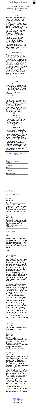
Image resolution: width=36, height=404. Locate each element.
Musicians (15, 153)
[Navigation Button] (34, 2)
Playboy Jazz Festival (20, 153)
